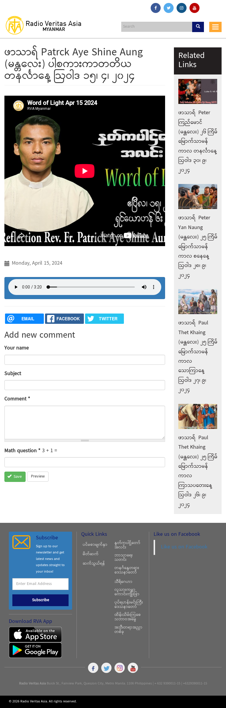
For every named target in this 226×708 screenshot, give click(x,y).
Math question (22, 450)
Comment (17, 399)
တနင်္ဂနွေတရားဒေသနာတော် (126, 570)
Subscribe (40, 600)
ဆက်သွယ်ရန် (94, 563)
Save (17, 476)
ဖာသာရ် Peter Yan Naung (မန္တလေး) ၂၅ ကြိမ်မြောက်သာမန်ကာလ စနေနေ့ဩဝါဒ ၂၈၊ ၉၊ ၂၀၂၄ (197, 246)
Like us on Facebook (184, 547)
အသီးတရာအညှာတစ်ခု (128, 630)
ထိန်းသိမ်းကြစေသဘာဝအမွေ (127, 617)
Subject (12, 373)
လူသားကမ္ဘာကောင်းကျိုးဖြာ (126, 592)
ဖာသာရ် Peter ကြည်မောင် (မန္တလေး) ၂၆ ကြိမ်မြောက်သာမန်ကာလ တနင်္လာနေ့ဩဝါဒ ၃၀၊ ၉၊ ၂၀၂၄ (197, 141)
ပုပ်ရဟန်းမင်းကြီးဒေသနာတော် (128, 605)
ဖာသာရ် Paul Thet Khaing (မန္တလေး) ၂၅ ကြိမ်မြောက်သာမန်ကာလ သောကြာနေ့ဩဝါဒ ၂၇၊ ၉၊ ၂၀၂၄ (197, 356)
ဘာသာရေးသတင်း (123, 557)
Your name (16, 348)
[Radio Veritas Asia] (46, 25)
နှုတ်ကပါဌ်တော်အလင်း (127, 545)
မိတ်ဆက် (91, 554)
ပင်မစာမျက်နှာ (95, 544)
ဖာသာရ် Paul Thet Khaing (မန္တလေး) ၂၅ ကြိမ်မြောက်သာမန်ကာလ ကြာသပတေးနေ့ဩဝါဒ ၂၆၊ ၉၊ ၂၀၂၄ (197, 471)
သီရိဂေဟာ (123, 582)
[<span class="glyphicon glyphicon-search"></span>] (198, 27)
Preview (38, 476)
